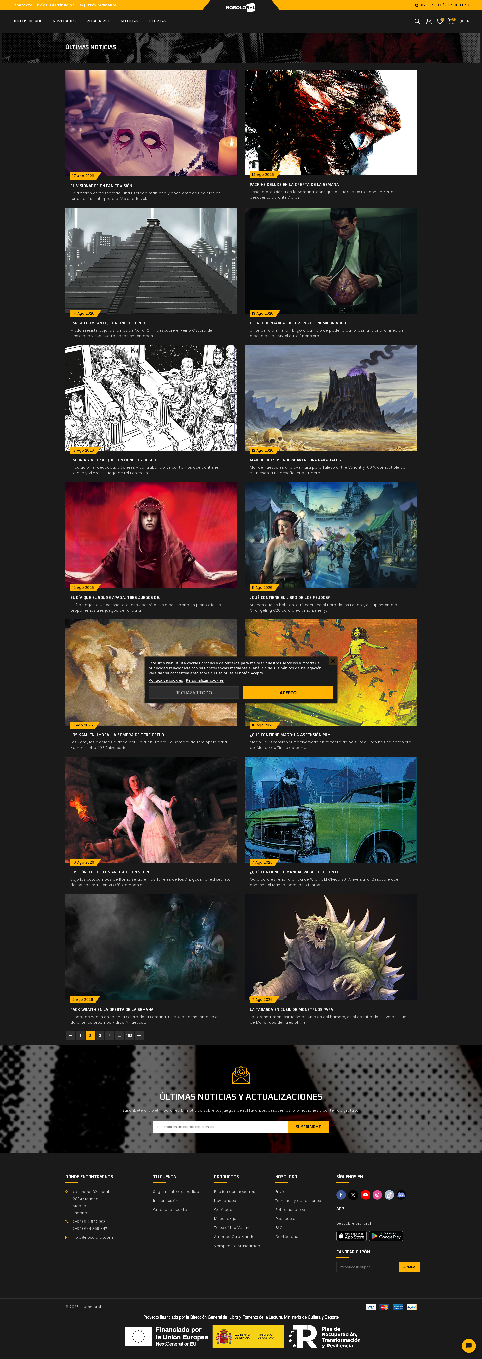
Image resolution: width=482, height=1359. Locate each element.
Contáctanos (288, 1236)
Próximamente (102, 5)
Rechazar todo (193, 692)
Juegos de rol (27, 21)
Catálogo (223, 1209)
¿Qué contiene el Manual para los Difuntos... (297, 872)
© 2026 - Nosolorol (83, 1306)
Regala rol (98, 21)
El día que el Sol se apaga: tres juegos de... (116, 598)
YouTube (365, 1195)
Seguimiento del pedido (176, 1191)
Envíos (41, 5)
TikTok (389, 1195)
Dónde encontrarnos (89, 1177)
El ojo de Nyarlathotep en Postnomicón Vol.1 (298, 323)
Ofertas (157, 21)
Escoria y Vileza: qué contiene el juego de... (116, 460)
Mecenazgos (226, 1218)
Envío (280, 1191)
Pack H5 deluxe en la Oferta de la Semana (294, 185)
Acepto (288, 692)
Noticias (129, 21)
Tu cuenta (164, 1177)
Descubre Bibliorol (353, 1223)
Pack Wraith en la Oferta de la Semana (112, 1010)
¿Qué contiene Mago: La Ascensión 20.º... (291, 735)
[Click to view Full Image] (145, 122)
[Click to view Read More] (158, 122)
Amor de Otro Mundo (234, 1236)
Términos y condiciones (298, 1200)
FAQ (81, 5)
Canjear (410, 1267)
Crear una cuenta (170, 1209)
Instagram (377, 1195)
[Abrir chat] (469, 1346)
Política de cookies (166, 679)
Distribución (62, 5)
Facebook (341, 1195)
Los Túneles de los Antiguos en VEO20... (112, 872)
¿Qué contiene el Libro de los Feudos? (290, 598)
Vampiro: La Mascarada (237, 1245)
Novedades (64, 21)
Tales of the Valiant (232, 1227)
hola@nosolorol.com (93, 1237)
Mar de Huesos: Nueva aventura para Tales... (297, 460)
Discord (401, 1195)
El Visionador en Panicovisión (101, 186)
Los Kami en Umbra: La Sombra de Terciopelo (117, 735)
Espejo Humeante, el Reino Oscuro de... (111, 323)
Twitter (353, 1195)
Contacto (23, 5)
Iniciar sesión (165, 1200)
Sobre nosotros (290, 1209)
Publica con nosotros (234, 1191)
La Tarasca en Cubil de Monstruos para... (293, 1010)
